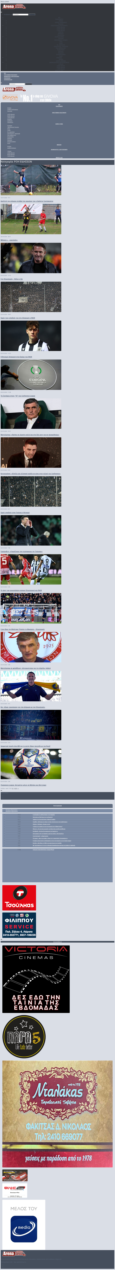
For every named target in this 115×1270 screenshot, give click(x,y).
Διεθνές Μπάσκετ (61, 61)
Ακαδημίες (61, 33)
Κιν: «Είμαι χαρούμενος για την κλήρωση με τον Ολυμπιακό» (23, 707)
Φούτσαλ (60, 24)
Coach (61, 43)
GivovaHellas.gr (57, 942)
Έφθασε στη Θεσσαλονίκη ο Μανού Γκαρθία (44, 819)
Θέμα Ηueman (30, 1262)
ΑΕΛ (59, 17)
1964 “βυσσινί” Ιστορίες (61, 40)
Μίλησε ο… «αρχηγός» (9, 240)
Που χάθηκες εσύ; (61, 48)
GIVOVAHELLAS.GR (8, 79)
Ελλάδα (61, 20)
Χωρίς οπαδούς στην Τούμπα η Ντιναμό (15, 512)
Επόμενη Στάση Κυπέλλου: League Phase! (43, 849)
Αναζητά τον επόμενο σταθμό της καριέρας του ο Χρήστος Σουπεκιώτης (27, 201)
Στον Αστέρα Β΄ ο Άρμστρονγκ (40, 836)
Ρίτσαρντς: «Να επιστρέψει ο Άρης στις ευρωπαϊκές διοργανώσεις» (50, 838)
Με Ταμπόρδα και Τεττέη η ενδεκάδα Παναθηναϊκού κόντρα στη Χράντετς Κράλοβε (54, 845)
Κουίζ (61, 56)
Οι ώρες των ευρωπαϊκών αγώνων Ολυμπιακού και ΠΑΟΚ (21, 590)
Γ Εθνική (61, 64)
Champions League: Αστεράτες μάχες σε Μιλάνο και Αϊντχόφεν (23, 785)
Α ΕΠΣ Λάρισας (61, 27)
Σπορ (60, 41)
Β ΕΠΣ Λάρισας (61, 28)
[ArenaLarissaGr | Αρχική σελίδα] (14, 9)
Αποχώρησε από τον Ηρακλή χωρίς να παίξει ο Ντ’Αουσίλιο (48, 833)
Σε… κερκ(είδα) (61, 44)
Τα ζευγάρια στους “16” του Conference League (18, 396)
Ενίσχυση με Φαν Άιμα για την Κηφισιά (43, 817)
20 (16, 788)
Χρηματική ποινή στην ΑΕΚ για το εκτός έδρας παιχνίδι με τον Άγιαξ (25, 746)
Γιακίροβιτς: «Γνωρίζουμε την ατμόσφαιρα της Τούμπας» (22, 551)
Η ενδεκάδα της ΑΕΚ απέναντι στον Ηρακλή (44, 815)
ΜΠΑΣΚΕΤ (59, 57)
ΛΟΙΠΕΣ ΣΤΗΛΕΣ (59, 36)
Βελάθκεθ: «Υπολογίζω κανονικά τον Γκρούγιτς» (45, 831)
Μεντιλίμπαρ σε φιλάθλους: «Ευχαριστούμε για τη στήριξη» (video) (26, 668)
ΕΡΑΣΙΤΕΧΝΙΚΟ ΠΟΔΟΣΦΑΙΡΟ (10, 75)
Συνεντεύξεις (61, 49)
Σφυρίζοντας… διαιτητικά (61, 46)
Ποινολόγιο (61, 35)
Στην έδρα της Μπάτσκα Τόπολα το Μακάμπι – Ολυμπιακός (23, 629)
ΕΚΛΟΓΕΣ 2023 (59, 70)
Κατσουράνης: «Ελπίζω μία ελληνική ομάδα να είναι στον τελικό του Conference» (31, 473)
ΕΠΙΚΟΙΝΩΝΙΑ (7, 78)
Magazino (61, 53)
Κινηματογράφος (61, 54)
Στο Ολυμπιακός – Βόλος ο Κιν (12, 279)
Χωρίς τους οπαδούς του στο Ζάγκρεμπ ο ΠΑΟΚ (18, 318)
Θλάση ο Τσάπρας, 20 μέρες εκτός (41, 824)
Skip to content (5, 1)
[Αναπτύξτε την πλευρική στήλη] (1, 790)
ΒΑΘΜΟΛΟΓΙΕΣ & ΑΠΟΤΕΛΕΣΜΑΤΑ (59, 62)
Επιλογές (60, 51)
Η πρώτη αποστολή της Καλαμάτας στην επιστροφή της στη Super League (52, 841)
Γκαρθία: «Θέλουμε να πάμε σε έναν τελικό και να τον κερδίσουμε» (50, 822)
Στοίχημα (60, 38)
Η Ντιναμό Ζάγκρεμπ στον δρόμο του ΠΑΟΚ (16, 357)
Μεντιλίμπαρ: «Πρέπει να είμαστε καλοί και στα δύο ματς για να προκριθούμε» (30, 434)
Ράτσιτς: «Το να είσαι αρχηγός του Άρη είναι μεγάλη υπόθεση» (49, 829)
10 (14, 788)
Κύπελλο (60, 32)
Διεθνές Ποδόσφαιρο (61, 22)
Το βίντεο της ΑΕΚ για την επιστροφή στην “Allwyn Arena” (48, 826)
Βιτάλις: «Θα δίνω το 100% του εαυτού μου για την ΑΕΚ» (47, 843)
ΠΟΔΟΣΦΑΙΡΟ (59, 19)
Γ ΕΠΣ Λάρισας (61, 30)
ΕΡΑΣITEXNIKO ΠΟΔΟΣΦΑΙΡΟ (59, 25)
